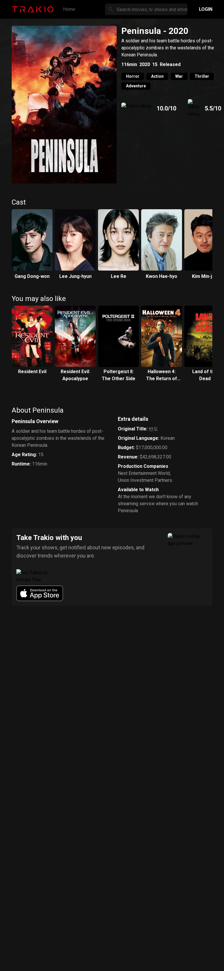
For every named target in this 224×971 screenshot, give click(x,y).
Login (205, 9)
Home (69, 9)
